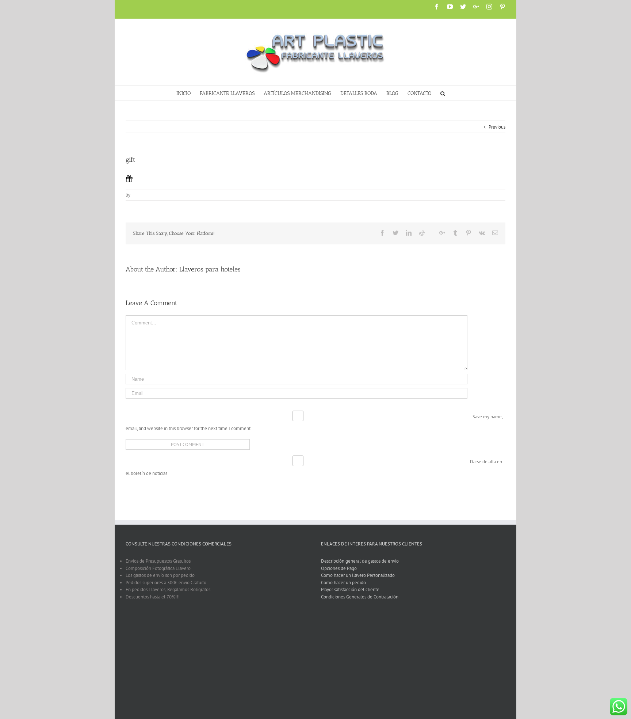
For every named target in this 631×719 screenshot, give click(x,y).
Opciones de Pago (339, 572)
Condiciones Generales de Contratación (359, 600)
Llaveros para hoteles (210, 269)
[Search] (442, 92)
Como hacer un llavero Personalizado (358, 579)
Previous (497, 127)
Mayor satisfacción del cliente (350, 593)
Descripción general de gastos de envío (360, 565)
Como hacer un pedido (343, 586)
